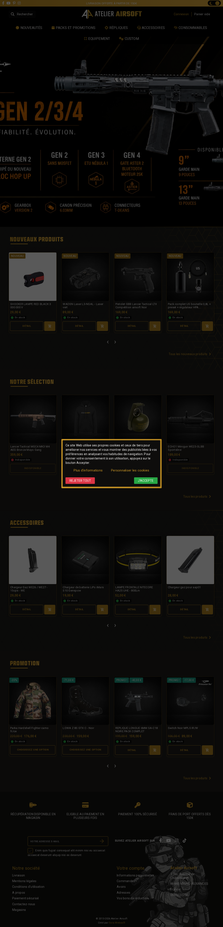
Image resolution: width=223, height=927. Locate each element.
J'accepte (146, 480)
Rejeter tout (80, 480)
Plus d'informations (88, 470)
